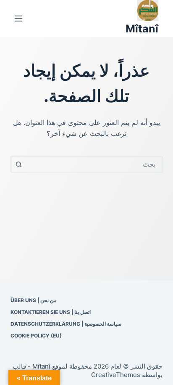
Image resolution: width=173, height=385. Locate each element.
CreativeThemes (115, 375)
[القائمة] (18, 18)
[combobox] (94, 164)
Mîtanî (142, 28)
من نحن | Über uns (33, 300)
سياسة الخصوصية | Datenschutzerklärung (65, 324)
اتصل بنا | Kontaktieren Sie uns (50, 312)
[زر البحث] (18, 164)
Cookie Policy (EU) (36, 335)
